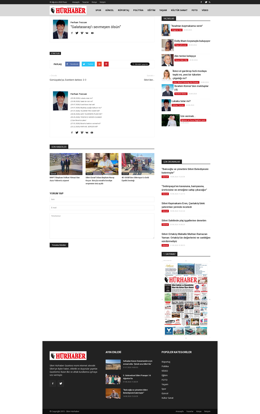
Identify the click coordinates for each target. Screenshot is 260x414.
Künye (94, 2)
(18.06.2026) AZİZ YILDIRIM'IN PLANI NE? (86, 114)
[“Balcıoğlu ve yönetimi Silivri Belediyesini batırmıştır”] (113, 393)
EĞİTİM (151, 10)
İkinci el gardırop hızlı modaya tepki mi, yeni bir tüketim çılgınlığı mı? (190, 74)
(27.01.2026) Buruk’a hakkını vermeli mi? (86, 123)
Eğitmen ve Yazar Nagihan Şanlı (193, 120)
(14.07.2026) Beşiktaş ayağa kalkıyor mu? (86, 108)
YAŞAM (163, 10)
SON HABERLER (59, 147)
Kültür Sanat (167, 397)
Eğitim (165, 375)
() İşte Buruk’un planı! (78, 120)
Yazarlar (85, 2)
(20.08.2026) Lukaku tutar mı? (82, 98)
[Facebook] (201, 2)
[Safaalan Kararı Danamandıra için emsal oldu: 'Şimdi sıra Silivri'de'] (113, 365)
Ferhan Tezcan (79, 22)
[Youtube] (93, 33)
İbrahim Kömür (181, 94)
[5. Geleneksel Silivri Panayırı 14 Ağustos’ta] (113, 379)
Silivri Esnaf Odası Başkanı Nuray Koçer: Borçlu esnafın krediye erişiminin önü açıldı (100, 180)
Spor (164, 388)
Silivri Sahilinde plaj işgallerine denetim (184, 220)
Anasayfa (75, 2)
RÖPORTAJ (123, 10)
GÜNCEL (109, 10)
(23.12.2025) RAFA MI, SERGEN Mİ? (84, 127)
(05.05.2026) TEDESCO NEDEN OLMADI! (86, 117)
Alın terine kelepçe (185, 55)
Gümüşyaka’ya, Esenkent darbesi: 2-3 (68, 79)
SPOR (98, 10)
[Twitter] (206, 2)
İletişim (103, 2)
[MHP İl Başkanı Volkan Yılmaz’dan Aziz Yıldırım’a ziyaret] (66, 164)
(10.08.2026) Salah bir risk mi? (82, 101)
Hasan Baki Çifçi (181, 60)
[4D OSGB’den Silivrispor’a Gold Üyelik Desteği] (138, 164)
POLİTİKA (138, 10)
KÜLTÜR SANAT (179, 10)
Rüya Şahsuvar (181, 45)
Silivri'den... (149, 79)
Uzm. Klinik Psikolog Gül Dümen (185, 82)
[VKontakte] (87, 33)
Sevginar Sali (177, 30)
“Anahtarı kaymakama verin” (187, 25)
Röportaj (166, 361)
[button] (209, 2)
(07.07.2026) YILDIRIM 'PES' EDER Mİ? (85, 111)
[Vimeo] (82, 33)
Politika (165, 366)
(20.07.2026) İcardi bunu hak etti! (83, 104)
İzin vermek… (188, 116)
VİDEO (205, 10)
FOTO (195, 10)
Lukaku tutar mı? (181, 101)
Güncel (53, 174)
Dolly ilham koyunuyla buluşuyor (192, 40)
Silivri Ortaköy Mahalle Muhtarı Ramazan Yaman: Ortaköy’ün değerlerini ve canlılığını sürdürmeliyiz (186, 237)
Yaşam (165, 384)
